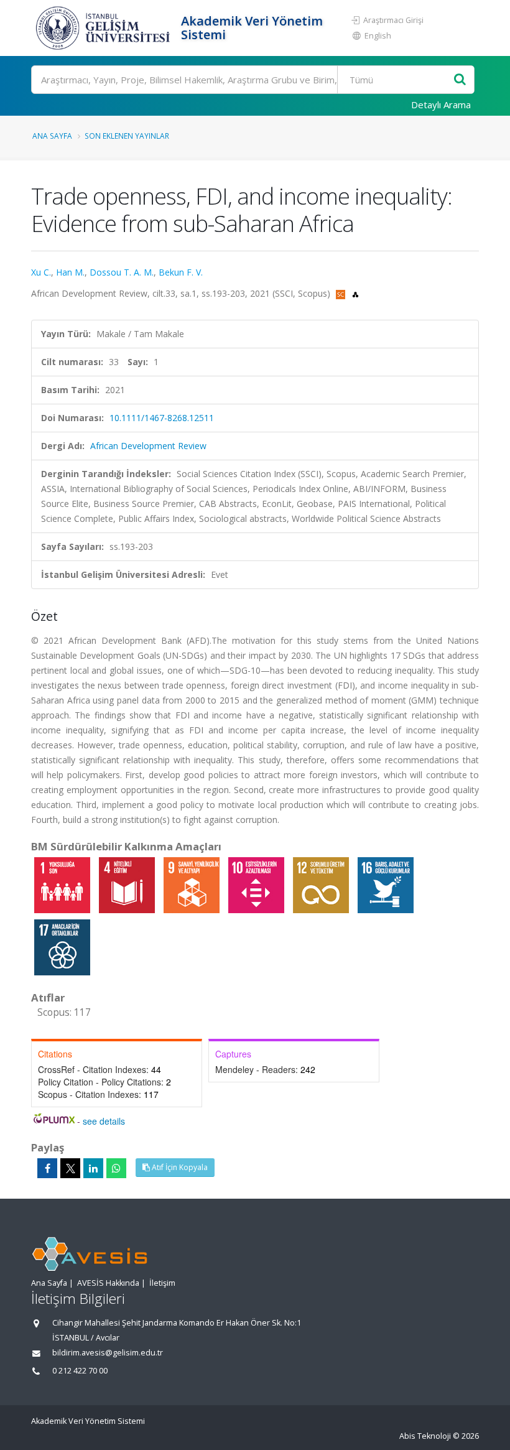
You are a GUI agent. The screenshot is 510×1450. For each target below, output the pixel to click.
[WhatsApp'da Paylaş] (116, 1168)
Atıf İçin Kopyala (179, 1167)
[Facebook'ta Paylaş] (47, 1168)
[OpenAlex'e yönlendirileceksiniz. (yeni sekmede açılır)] (355, 293)
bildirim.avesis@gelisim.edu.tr (107, 1352)
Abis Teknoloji (425, 1436)
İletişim (162, 1283)
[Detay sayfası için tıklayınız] (63, 884)
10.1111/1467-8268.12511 (161, 418)
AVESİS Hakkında (108, 1283)
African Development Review (148, 446)
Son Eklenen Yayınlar (127, 136)
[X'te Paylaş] (70, 1168)
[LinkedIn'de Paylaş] (93, 1168)
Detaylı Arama (441, 104)
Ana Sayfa (52, 136)
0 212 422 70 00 (80, 1370)
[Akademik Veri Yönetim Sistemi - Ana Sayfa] (104, 28)
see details (104, 1121)
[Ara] (460, 80)
